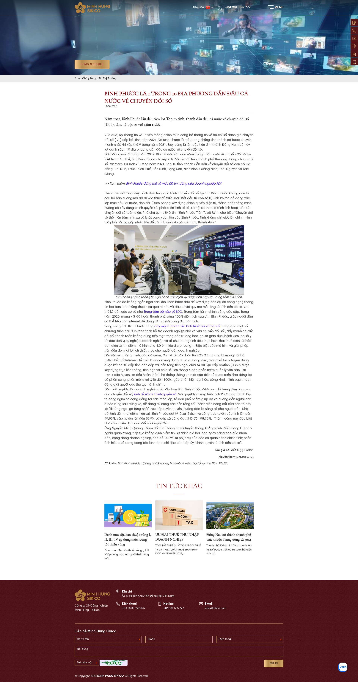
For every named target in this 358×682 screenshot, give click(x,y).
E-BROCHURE (92, 64)
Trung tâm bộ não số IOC (163, 312)
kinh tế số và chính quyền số (155, 394)
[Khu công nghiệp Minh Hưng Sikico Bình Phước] (94, 7)
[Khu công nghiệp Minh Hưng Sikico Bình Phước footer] (92, 595)
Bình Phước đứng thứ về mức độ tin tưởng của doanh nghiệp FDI (173, 183)
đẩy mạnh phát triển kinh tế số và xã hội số (187, 326)
